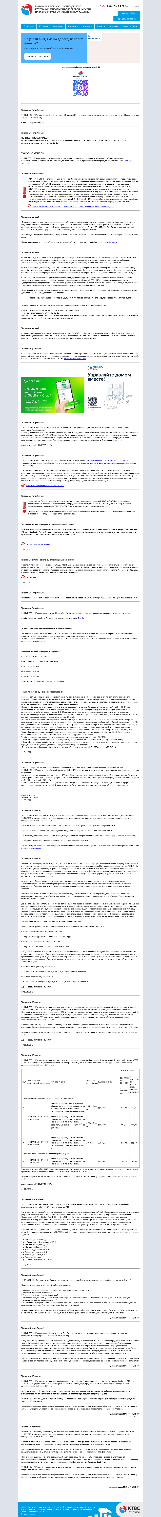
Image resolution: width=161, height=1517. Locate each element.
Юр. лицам (43, 26)
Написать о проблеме (37, 56)
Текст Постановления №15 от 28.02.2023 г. (45, 485)
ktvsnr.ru (128, 160)
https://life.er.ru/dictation (75, 358)
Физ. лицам (58, 26)
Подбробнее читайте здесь (38, 544)
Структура (87, 26)
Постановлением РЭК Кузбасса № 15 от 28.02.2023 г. (109, 460)
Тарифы (81, 618)
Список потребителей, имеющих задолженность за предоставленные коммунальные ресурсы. (72, 206)
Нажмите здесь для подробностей (122, 597)
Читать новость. (38, 641)
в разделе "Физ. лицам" (31, 848)
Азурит (38, 1514)
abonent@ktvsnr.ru (109, 242)
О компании (29, 26)
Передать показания (126, 18)
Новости (101, 26)
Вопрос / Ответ (130, 26)
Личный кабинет (128, 13)
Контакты (114, 26)
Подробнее (31, 577)
